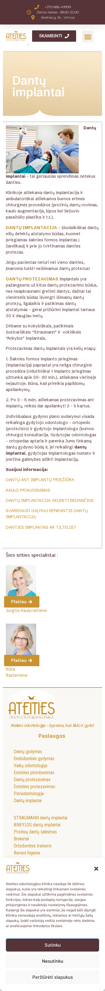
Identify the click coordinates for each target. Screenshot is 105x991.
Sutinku (53, 945)
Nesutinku (52, 961)
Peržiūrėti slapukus (52, 977)
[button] (96, 869)
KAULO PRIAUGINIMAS (28, 490)
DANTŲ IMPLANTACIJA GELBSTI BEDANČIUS (50, 500)
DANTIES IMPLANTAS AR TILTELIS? (41, 527)
